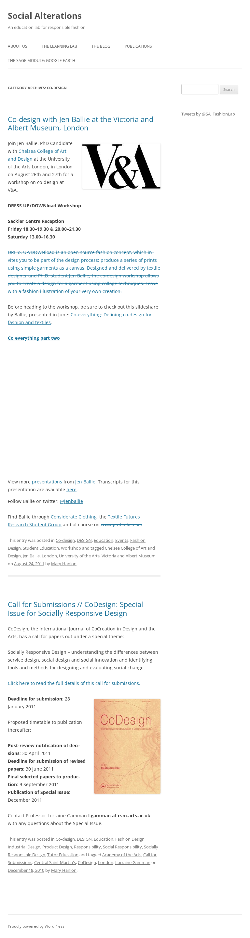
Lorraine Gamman (132, 862)
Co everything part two (34, 338)
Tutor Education (62, 855)
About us (17, 46)
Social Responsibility (122, 847)
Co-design (65, 540)
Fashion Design (130, 839)
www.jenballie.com (121, 524)
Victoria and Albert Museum (129, 556)
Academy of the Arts (121, 855)
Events (121, 540)
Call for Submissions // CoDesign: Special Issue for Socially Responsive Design (75, 608)
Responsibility (87, 847)
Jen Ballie (85, 482)
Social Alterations (45, 15)
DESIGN (84, 540)
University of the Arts (79, 556)
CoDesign (87, 862)
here (71, 489)
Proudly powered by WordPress (36, 926)
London (49, 556)
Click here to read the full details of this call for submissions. (74, 683)
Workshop (71, 548)
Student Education (41, 548)
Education (103, 540)
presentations (47, 482)
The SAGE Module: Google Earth (41, 60)
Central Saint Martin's (55, 862)
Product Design (57, 847)
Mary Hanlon (63, 563)
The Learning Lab (59, 46)
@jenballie (71, 501)
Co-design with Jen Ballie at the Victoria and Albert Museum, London (80, 123)
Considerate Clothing (74, 517)
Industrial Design (24, 847)
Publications (138, 46)
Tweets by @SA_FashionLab (208, 114)
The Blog (100, 46)
